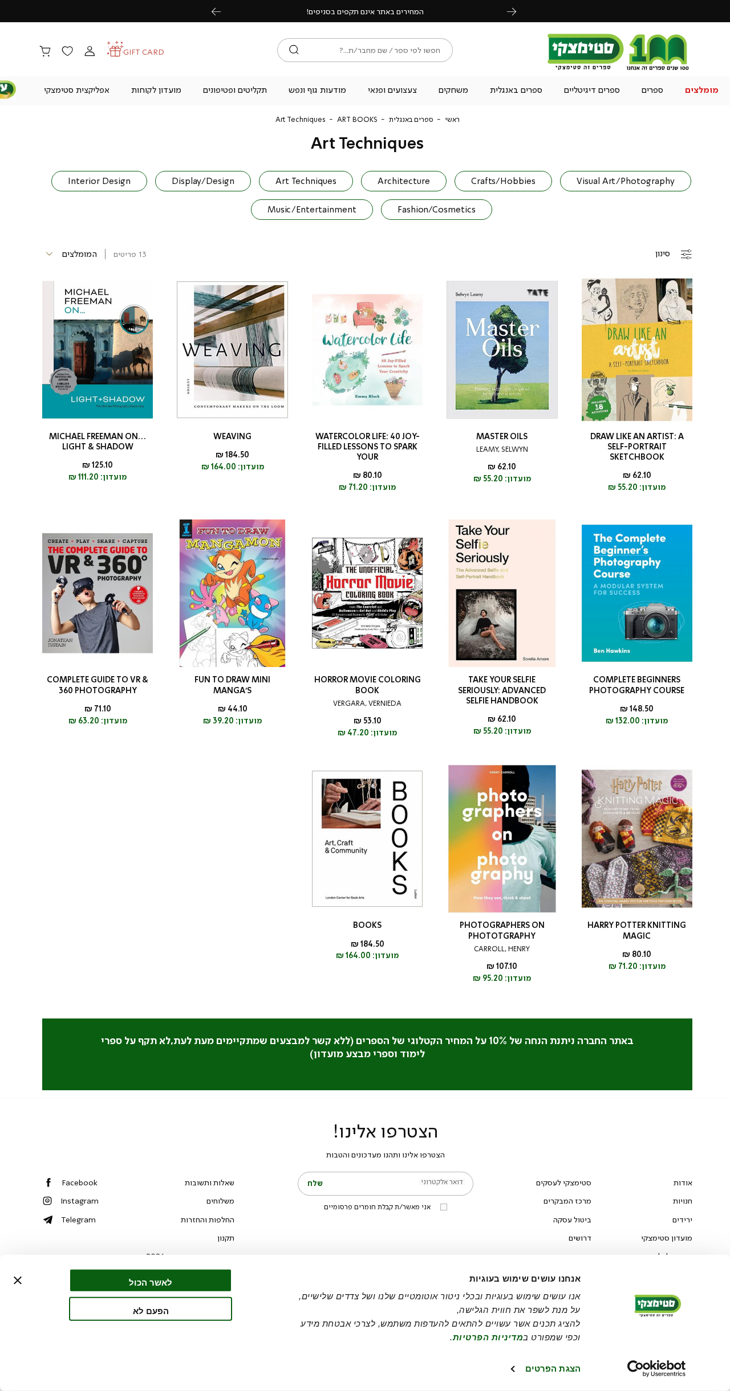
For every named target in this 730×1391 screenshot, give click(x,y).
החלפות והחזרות (207, 1219)
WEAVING (232, 436)
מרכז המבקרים (567, 1201)
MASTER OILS (502, 436)
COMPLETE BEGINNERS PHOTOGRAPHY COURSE (636, 685)
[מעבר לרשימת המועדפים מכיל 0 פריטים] (67, 52)
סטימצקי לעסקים (563, 1182)
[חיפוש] (294, 50)
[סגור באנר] (18, 1280)
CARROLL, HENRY (502, 949)
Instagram (79, 1201)
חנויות (682, 1201)
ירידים (682, 1219)
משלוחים (220, 1201)
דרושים (580, 1238)
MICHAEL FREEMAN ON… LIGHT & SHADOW (97, 441)
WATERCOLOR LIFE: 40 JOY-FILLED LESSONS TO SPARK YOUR (367, 447)
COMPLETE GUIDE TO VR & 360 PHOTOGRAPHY (97, 685)
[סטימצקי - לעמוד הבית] (618, 69)
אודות (683, 1182)
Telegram (78, 1219)
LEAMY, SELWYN (502, 449)
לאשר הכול (150, 1282)
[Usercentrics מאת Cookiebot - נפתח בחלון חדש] (657, 1368)
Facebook (80, 1182)
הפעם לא (151, 1310)
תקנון (225, 1238)
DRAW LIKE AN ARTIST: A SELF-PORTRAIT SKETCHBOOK (637, 447)
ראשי (452, 119)
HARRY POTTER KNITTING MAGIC (636, 930)
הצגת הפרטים (553, 1368)
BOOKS (367, 925)
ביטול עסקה (572, 1219)
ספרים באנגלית (411, 119)
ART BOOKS (357, 119)
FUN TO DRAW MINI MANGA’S (232, 685)
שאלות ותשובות (209, 1182)
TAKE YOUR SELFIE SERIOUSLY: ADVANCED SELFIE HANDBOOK (502, 690)
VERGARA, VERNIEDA (367, 703)
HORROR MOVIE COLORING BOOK (367, 685)
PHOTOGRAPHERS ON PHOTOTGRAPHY (502, 930)
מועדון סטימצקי (666, 1238)
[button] (701, 91)
